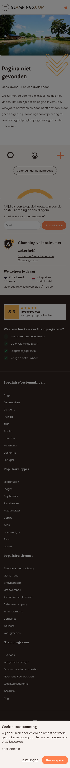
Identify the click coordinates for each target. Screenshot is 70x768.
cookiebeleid (11, 749)
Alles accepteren (55, 760)
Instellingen (30, 760)
